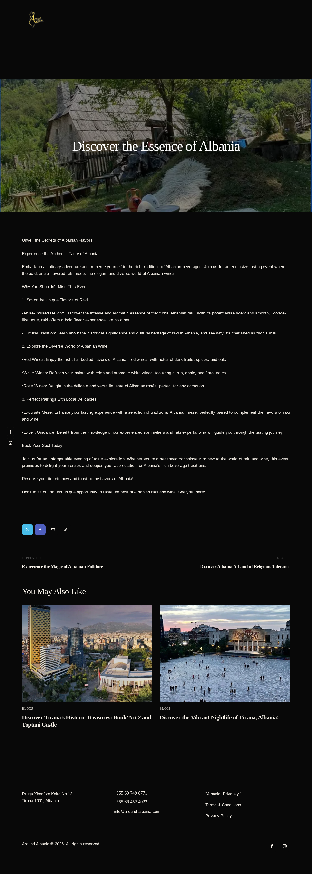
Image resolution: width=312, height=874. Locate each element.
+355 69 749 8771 (130, 793)
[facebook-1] (271, 846)
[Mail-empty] (52, 529)
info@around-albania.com (137, 811)
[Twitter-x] (27, 529)
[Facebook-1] (40, 529)
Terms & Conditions (223, 805)
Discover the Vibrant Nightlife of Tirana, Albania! (219, 717)
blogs (27, 708)
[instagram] (284, 846)
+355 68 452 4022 (130, 801)
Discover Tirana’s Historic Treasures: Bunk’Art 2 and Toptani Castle (86, 721)
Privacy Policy (218, 816)
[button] (65, 529)
